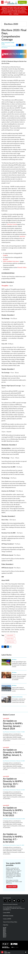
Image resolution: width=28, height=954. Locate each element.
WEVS (4, 937)
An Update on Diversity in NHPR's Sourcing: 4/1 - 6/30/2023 (13, 837)
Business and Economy (17, 697)
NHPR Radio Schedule (8, 915)
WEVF (4, 930)
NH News (14, 659)
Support (23, 2)
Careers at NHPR (7, 918)
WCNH (4, 927)
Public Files (5, 925)
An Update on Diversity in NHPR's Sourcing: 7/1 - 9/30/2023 (13, 811)
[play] (2, 952)
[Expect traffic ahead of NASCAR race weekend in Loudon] (6, 688)
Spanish (5, 259)
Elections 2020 (11, 23)
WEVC (4, 928)
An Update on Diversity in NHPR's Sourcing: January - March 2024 (13, 724)
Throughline (4, 285)
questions (22, 236)
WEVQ (4, 935)
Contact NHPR (6, 912)
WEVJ (4, 932)
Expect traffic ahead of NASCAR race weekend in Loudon (18, 689)
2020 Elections (10, 642)
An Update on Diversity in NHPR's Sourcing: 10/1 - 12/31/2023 (13, 782)
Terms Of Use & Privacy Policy (10, 922)
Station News (10, 638)
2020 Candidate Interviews (11, 261)
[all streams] (26, 952)
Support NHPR (12, 886)
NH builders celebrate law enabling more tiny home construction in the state (18, 700)
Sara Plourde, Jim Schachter (9, 731)
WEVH (4, 931)
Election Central (12, 224)
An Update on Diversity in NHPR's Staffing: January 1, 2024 (13, 753)
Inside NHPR (9, 635)
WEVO (4, 934)
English (5, 255)
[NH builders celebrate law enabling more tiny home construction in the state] (6, 699)
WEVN (4, 933)
